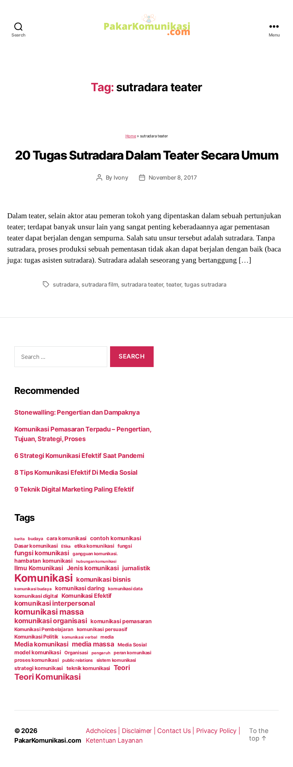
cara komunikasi (66, 538)
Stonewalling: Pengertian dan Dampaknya (77, 412)
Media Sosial (132, 645)
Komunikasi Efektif (86, 595)
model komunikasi (37, 652)
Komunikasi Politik (36, 637)
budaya (35, 538)
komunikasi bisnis (103, 579)
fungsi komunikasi (41, 553)
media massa (93, 644)
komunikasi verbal (79, 637)
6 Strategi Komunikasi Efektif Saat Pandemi (79, 455)
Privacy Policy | (218, 730)
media (107, 637)
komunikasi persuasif (102, 629)
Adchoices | (104, 730)
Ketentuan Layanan (114, 740)
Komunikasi (43, 578)
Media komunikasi (41, 644)
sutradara (66, 284)
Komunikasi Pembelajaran (43, 629)
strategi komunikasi (38, 668)
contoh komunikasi (115, 538)
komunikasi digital (36, 596)
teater (173, 284)
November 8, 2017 (173, 177)
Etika (66, 546)
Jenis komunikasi (93, 568)
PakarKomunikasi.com (47, 740)
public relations (77, 660)
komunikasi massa (49, 611)
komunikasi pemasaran (121, 621)
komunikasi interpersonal (54, 603)
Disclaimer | (140, 730)
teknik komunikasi (88, 668)
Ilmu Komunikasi (38, 568)
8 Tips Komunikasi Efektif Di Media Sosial (76, 472)
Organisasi (76, 652)
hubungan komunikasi (96, 561)
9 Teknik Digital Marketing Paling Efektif (74, 489)
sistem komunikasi (116, 660)
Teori (122, 667)
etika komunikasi (94, 546)
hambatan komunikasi (43, 560)
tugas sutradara (205, 284)
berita (19, 539)
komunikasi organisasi (50, 620)
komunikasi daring (79, 588)
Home (130, 135)
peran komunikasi (132, 652)
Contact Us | (176, 730)
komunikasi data (125, 588)
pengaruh (100, 652)
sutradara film (99, 284)
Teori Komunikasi (47, 676)
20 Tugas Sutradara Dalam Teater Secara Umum (146, 155)
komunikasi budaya (32, 588)
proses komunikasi (36, 660)
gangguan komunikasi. (95, 553)
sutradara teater (142, 284)
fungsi (125, 546)
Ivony (121, 177)
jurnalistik (136, 568)
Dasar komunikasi (36, 546)
